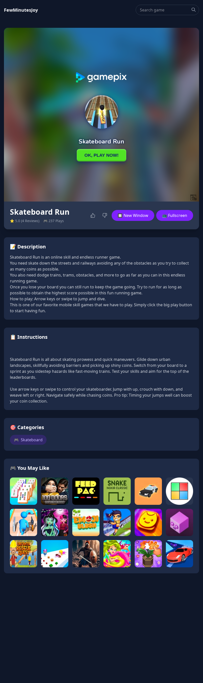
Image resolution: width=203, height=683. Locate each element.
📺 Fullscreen (174, 215)
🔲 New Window (133, 215)
